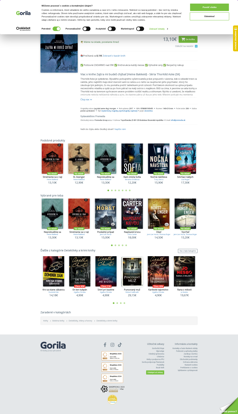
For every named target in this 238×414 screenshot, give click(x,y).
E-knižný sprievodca (156, 354)
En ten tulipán (80, 289)
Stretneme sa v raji (52, 176)
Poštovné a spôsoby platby (187, 351)
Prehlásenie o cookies (189, 367)
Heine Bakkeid (52, 179)
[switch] (86, 29)
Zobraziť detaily (157, 29)
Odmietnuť (209, 16)
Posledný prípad (105, 231)
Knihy (45, 320)
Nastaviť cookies (191, 365)
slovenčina (148, 111)
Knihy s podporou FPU (155, 359)
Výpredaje (160, 351)
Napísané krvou (132, 231)
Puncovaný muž (132, 289)
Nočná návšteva (158, 176)
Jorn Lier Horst (152, 234)
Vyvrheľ (185, 231)
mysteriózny (106, 111)
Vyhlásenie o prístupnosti (188, 370)
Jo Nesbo (184, 292)
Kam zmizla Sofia (132, 176)
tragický (115, 111)
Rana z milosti (184, 289)
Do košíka (190, 39)
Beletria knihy (58, 320)
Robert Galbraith (132, 292)
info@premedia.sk (178, 120)
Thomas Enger (164, 234)
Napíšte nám (120, 129)
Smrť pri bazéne (106, 289)
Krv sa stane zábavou (54, 289)
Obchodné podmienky (189, 359)
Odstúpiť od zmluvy (155, 372)
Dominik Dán (54, 292)
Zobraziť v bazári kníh (114, 55)
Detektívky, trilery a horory (80, 320)
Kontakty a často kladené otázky (185, 348)
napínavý (133, 111)
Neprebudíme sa (105, 176)
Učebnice (160, 356)
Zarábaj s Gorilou (191, 354)
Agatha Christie (80, 292)
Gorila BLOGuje (158, 348)
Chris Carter (132, 234)
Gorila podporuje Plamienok (153, 362)
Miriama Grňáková (132, 179)
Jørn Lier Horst (105, 234)
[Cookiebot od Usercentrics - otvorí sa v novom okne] (23, 29)
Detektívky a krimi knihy (106, 320)
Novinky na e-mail (191, 356)
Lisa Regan (185, 179)
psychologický (124, 111)
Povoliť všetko (210, 7)
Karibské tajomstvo (158, 289)
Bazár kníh (160, 367)
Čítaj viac (85, 99)
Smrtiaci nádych (185, 176)
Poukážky (160, 365)
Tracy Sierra (158, 179)
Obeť (158, 231)
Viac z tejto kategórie (188, 251)
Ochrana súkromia (190, 362)
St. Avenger (79, 176)
